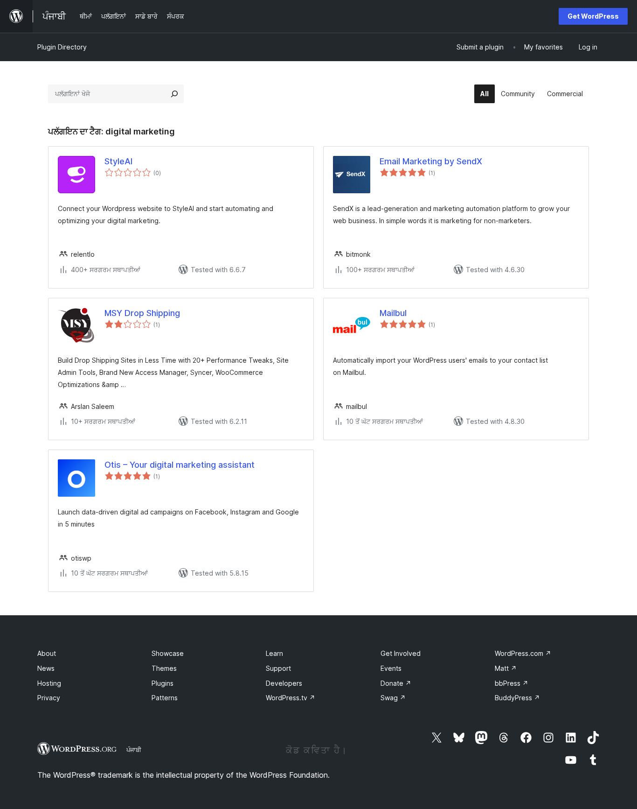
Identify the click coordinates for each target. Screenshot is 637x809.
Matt (506, 668)
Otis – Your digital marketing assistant (179, 465)
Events (391, 668)
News (46, 668)
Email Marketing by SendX (431, 161)
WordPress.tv (290, 698)
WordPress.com (523, 653)
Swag (393, 698)
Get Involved (401, 653)
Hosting (49, 683)
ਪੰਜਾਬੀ (133, 749)
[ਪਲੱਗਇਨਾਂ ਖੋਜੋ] (174, 93)
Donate (396, 683)
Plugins (162, 683)
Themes (164, 668)
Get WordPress (593, 16)
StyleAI (118, 161)
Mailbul (393, 313)
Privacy (48, 698)
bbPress (511, 683)
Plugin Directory (62, 47)
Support (278, 668)
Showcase (168, 653)
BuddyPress (517, 698)
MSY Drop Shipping (142, 313)
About (46, 653)
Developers (284, 683)
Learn (274, 653)
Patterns (165, 698)
